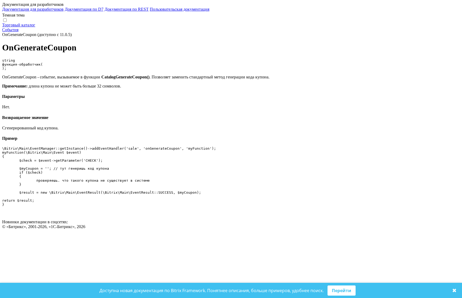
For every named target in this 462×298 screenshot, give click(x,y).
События (10, 29)
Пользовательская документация (179, 9)
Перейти (341, 290)
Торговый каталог (18, 25)
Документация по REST (127, 9)
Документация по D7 (84, 9)
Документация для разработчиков (33, 9)
